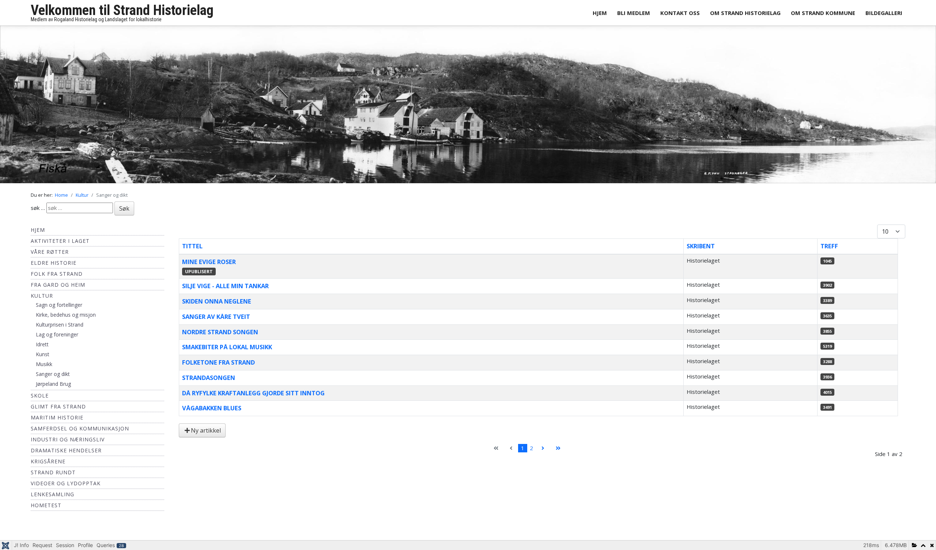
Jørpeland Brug (53, 387)
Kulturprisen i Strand (59, 328)
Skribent (701, 250)
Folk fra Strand (57, 277)
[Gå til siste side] (558, 452)
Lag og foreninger (57, 338)
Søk (124, 212)
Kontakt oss (680, 12)
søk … (38, 211)
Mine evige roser (209, 265)
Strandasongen (208, 381)
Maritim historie (57, 421)
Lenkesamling (52, 498)
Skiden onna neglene (216, 305)
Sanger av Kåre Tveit (216, 320)
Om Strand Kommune (823, 12)
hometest (46, 509)
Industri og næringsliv (68, 443)
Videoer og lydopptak (66, 487)
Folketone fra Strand (218, 366)
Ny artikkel (206, 434)
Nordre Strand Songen (220, 335)
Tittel (192, 250)
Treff (829, 250)
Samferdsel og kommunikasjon (80, 432)
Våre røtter (50, 255)
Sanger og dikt (53, 377)
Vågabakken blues (211, 412)
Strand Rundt (53, 476)
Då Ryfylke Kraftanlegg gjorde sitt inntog (253, 396)
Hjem (600, 12)
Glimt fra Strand (58, 410)
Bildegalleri (883, 12)
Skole (40, 399)
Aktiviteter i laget (60, 244)
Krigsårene (48, 465)
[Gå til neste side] (543, 452)
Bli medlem (633, 12)
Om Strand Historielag (745, 12)
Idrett (42, 348)
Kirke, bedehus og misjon (66, 318)
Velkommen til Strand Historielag (122, 10)
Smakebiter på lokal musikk (227, 351)
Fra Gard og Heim (58, 288)
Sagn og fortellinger (59, 308)
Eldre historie (53, 266)
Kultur (42, 299)
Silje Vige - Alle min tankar (225, 290)
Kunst (42, 358)
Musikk (44, 368)
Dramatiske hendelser (66, 454)
